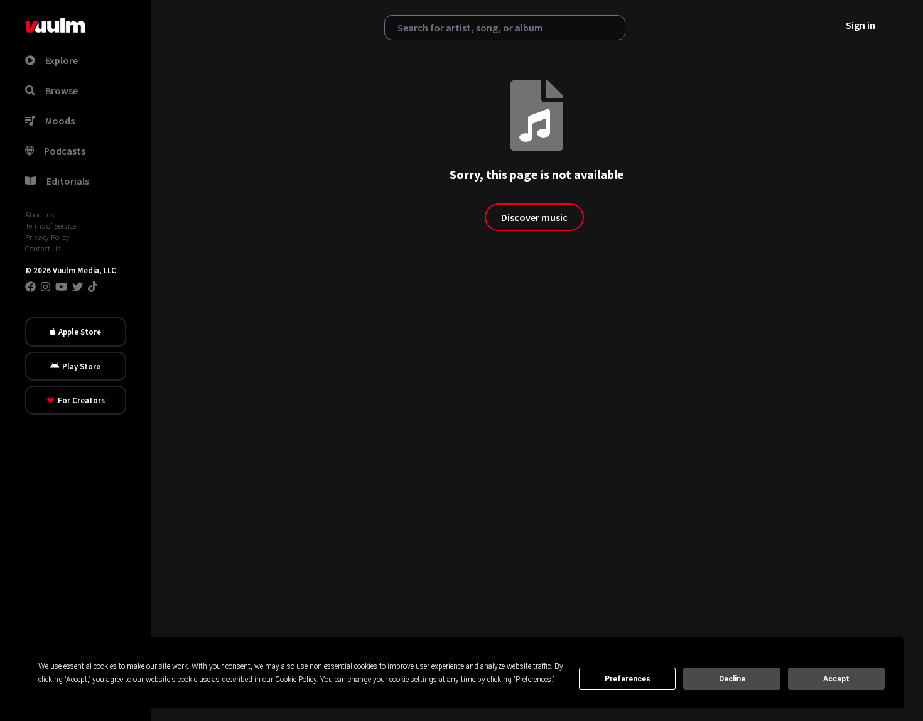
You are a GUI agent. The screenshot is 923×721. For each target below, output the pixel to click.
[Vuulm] (55, 25)
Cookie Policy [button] (295, 679)
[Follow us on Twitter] (77, 286)
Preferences (627, 679)
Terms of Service (50, 225)
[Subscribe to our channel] (61, 286)
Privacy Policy (47, 237)
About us (39, 214)
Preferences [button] (533, 679)
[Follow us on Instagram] (45, 286)
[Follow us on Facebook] (30, 286)
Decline (732, 679)
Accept (836, 679)
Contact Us (42, 248)
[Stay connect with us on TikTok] (92, 286)
